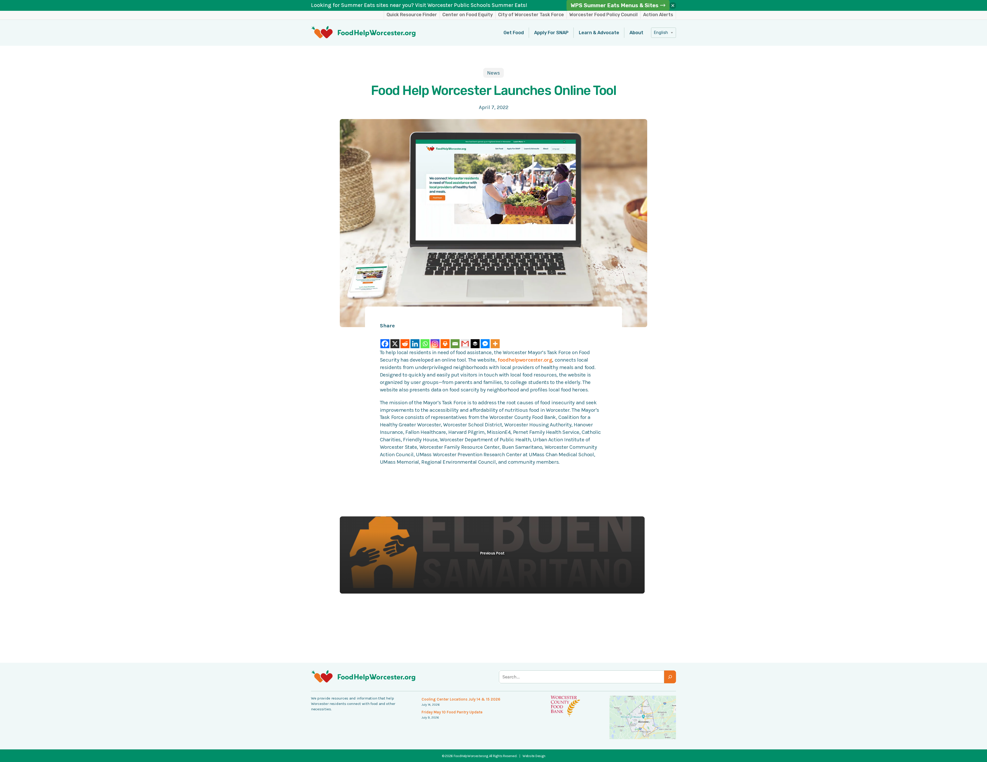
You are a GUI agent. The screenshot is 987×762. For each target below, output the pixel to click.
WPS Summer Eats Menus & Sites (615, 5)
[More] (495, 339)
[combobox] (663, 33)
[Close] (673, 5)
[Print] (445, 339)
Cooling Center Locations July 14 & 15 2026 (461, 699)
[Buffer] (475, 339)
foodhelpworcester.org (525, 360)
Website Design (534, 756)
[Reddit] (404, 339)
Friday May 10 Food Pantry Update (452, 712)
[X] (394, 339)
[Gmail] (465, 339)
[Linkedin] (414, 339)
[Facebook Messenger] (485, 339)
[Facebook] (384, 339)
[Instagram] (435, 339)
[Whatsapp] (425, 339)
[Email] (455, 339)
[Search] (670, 676)
